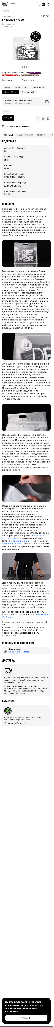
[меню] (13, 4)
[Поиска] (38, 4)
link (3, 648)
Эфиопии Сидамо (20, 541)
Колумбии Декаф (11, 544)
